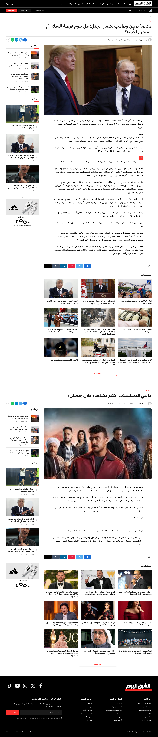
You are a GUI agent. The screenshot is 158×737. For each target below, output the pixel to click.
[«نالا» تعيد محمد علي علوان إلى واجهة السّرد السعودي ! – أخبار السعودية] (98, 638)
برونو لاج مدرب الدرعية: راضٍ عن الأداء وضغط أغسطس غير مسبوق (21, 186)
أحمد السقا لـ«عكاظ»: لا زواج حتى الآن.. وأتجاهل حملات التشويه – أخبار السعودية (100, 593)
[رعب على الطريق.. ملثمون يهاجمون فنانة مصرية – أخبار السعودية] (135, 610)
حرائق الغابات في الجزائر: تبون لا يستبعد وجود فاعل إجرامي (18, 54)
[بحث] (7, 3)
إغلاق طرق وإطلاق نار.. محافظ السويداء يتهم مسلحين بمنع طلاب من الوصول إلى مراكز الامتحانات (98, 362)
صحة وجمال (142, 10)
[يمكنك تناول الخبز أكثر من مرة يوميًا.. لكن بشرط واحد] (135, 317)
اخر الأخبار (111, 4)
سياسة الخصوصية (26, 718)
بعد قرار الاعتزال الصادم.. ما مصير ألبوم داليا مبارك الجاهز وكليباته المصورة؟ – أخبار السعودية (62, 653)
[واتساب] (12, 40)
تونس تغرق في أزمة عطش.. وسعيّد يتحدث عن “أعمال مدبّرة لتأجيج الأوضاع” (99, 302)
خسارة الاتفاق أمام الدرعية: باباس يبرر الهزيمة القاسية (21, 126)
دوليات (101, 4)
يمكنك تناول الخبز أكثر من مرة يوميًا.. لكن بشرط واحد (137, 330)
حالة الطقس (23, 10)
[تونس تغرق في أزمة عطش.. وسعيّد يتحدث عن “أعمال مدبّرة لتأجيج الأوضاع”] (98, 288)
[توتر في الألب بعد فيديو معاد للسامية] (61, 347)
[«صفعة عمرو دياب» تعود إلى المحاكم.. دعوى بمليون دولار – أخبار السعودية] (35, 76)
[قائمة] (129, 3)
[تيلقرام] (16, 40)
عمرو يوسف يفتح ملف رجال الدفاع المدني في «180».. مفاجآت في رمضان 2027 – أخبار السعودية (61, 594)
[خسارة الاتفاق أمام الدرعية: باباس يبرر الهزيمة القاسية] (22, 114)
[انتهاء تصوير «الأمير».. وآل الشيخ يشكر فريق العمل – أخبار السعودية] (135, 638)
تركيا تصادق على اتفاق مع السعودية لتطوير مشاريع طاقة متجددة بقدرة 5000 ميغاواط (62, 330)
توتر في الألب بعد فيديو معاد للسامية (64, 360)
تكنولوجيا (79, 4)
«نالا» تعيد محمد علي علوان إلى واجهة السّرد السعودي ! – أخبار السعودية (99, 652)
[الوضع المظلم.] (11, 3)
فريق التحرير (139, 40)
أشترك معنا (11, 10)
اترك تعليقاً (97, 373)
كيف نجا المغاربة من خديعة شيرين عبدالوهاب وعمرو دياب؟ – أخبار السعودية (98, 623)
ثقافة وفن (131, 10)
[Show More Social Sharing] (8, 40)
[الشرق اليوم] (143, 4)
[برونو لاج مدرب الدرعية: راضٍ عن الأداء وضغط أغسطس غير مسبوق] (22, 174)
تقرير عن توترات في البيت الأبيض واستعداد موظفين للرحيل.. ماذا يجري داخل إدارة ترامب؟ (135, 361)
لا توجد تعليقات (111, 40)
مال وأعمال (90, 4)
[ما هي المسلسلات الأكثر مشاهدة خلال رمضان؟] (98, 443)
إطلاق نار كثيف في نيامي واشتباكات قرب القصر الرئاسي (136, 302)
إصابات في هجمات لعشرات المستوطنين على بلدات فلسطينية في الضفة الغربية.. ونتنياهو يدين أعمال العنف (98, 331)
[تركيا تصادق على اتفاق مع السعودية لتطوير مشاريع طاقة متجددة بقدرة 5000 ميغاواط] (61, 317)
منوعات (61, 4)
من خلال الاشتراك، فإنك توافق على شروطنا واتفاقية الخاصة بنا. (37, 718)
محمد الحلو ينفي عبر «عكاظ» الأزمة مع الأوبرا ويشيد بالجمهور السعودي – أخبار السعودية (62, 623)
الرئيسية (121, 4)
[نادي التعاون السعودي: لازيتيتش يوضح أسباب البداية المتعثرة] (35, 89)
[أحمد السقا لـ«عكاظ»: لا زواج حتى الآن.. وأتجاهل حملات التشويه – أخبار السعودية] (98, 579)
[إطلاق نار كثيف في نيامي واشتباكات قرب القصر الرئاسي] (135, 288)
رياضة (69, 4)
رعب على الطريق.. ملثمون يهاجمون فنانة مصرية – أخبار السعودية (136, 623)
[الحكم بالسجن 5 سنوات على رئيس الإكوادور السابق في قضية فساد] (61, 288)
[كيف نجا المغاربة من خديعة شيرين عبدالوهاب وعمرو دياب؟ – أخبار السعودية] (98, 610)
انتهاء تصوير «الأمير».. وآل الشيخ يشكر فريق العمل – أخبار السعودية (135, 652)
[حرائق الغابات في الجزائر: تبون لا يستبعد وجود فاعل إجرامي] (35, 55)
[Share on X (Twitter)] (21, 40)
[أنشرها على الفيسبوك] (25, 40)
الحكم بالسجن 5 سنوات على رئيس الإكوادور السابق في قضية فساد (62, 302)
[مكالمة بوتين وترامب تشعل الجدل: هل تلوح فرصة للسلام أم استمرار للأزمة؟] (98, 80)
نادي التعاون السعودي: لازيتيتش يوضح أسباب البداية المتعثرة (18, 88)
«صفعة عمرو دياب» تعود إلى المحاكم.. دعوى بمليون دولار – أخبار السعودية (19, 76)
